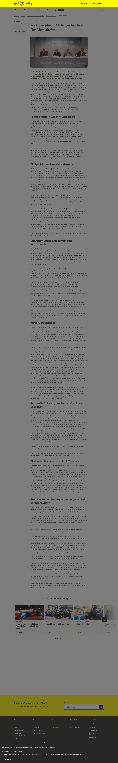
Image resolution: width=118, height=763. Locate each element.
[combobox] (97, 3)
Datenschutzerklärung (46, 747)
